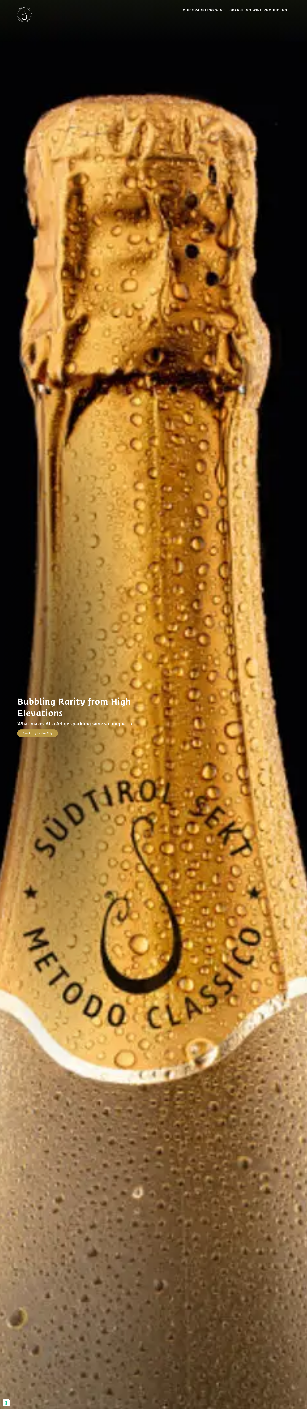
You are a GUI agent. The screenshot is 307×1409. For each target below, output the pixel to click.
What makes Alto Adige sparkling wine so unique (72, 723)
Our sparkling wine (204, 10)
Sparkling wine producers (258, 10)
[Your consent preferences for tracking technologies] (6, 1402)
